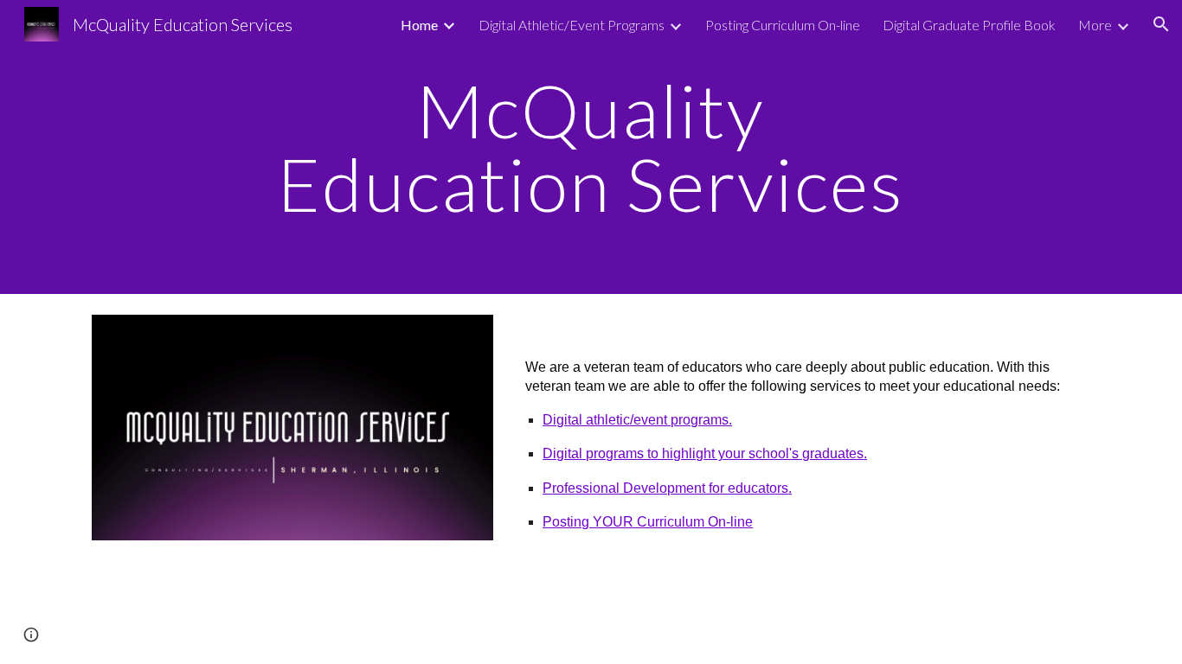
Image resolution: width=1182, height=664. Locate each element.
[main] (591, 147)
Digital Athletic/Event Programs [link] (572, 24)
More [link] (1095, 24)
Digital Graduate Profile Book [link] (969, 24)
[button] (1161, 24)
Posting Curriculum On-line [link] (782, 24)
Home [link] (419, 24)
